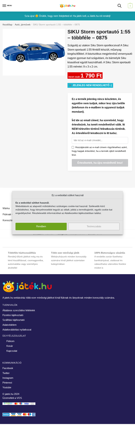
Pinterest (7, 382)
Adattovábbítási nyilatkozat (16, 329)
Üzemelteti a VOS (12, 398)
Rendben (41, 226)
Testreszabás (94, 226)
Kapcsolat (11, 350)
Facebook (7, 368)
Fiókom (10, 341)
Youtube (6, 387)
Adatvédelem (9, 324)
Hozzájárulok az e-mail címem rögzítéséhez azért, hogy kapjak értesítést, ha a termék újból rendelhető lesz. (99, 151)
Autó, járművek (22, 24)
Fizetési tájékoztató (12, 315)
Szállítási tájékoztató (13, 319)
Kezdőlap (7, 24)
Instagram (7, 377)
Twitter (6, 373)
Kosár (9, 345)
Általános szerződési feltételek (18, 310)
